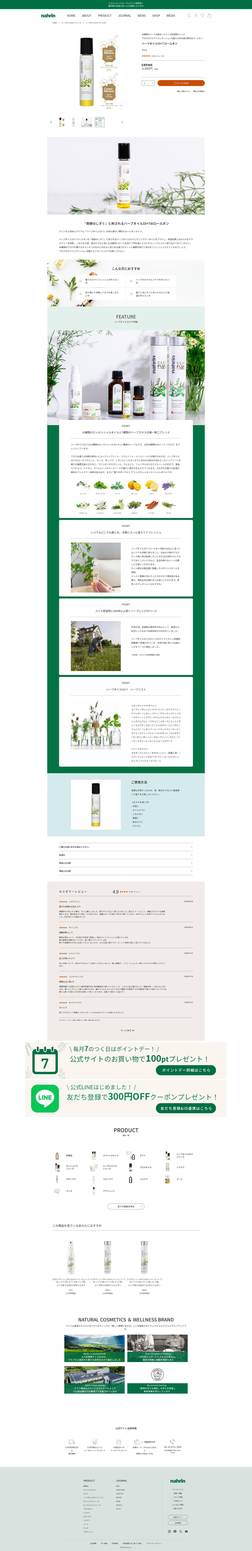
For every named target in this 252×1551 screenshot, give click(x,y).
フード (85, 1524)
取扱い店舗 (178, 1493)
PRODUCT (89, 1480)
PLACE (118, 1509)
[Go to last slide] (51, 122)
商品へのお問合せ (199, 91)
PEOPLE (119, 1505)
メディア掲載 (178, 1497)
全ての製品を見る (126, 1206)
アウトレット (88, 1532)
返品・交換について (183, 91)
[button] (60, 122)
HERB (118, 1501)
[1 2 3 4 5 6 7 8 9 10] (148, 83)
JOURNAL (121, 1480)
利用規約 (115, 1543)
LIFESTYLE (120, 1493)
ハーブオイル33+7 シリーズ (71, 23)
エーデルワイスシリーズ (92, 1505)
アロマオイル (88, 1509)
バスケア (86, 1520)
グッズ (85, 1528)
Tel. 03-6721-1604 (172, 1446)
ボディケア (87, 1516)
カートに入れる (183, 83)
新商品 (85, 1486)
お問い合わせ (178, 1508)
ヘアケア (86, 1513)
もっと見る (126, 1030)
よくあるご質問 (177, 1505)
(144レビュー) (157, 56)
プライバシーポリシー (154, 1543)
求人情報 (104, 1543)
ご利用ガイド (178, 1501)
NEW (118, 1486)
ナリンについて (177, 1489)
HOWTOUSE (120, 1490)
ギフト (85, 1493)
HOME (54, 23)
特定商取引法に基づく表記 (132, 1543)
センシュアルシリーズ (91, 1501)
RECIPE (119, 1497)
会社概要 (93, 1543)
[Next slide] (122, 122)
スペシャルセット (89, 1490)
